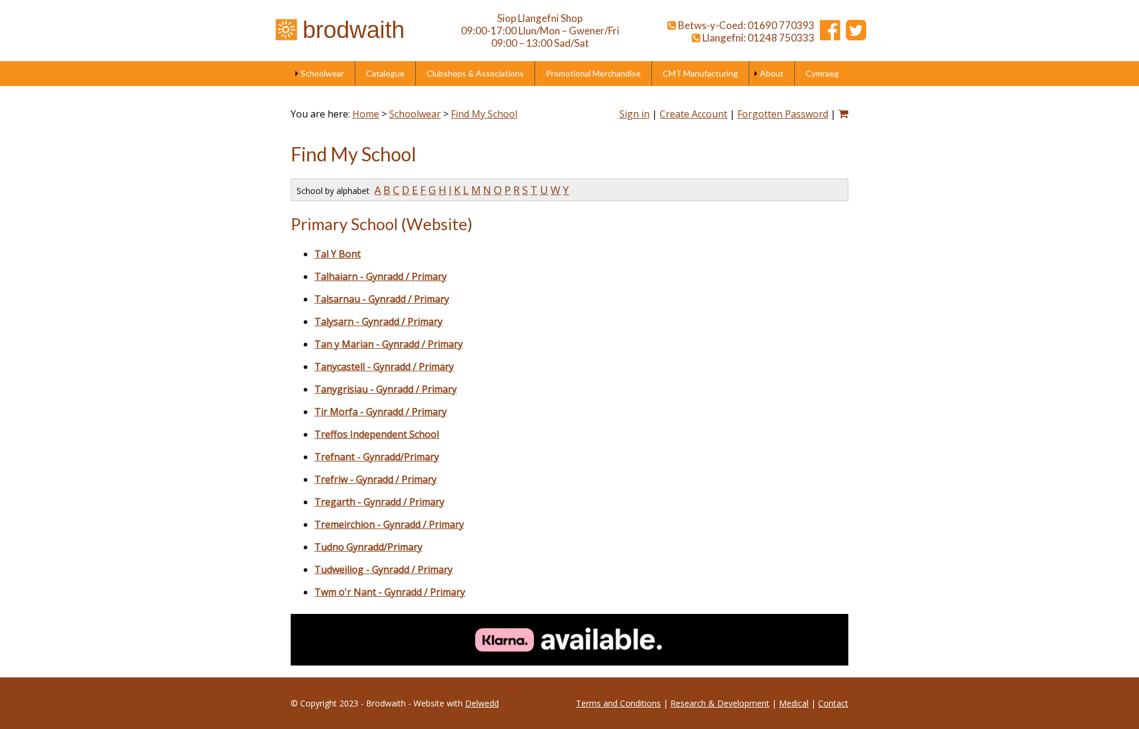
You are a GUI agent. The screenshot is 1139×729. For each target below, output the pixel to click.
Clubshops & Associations (475, 73)
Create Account (693, 113)
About (772, 73)
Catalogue (385, 73)
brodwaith (354, 30)
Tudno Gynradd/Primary (368, 546)
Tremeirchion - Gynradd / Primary (389, 524)
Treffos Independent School (376, 434)
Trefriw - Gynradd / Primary (375, 479)
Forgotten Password (782, 113)
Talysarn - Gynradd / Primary (378, 321)
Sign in (634, 113)
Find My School (484, 113)
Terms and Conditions (618, 703)
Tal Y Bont (337, 253)
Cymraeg (822, 73)
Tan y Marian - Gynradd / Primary (388, 344)
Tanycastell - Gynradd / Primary (384, 366)
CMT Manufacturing (700, 73)
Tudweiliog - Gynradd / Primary (383, 569)
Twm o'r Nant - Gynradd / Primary (389, 592)
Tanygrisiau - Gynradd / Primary (385, 389)
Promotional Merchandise (593, 73)
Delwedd (482, 703)
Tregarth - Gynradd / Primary (379, 501)
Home (365, 113)
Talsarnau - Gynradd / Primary (381, 298)
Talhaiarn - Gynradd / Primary (380, 276)
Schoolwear (322, 73)
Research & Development (719, 703)
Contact (833, 703)
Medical (794, 703)
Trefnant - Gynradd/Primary (376, 456)
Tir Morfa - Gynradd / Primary (380, 411)
